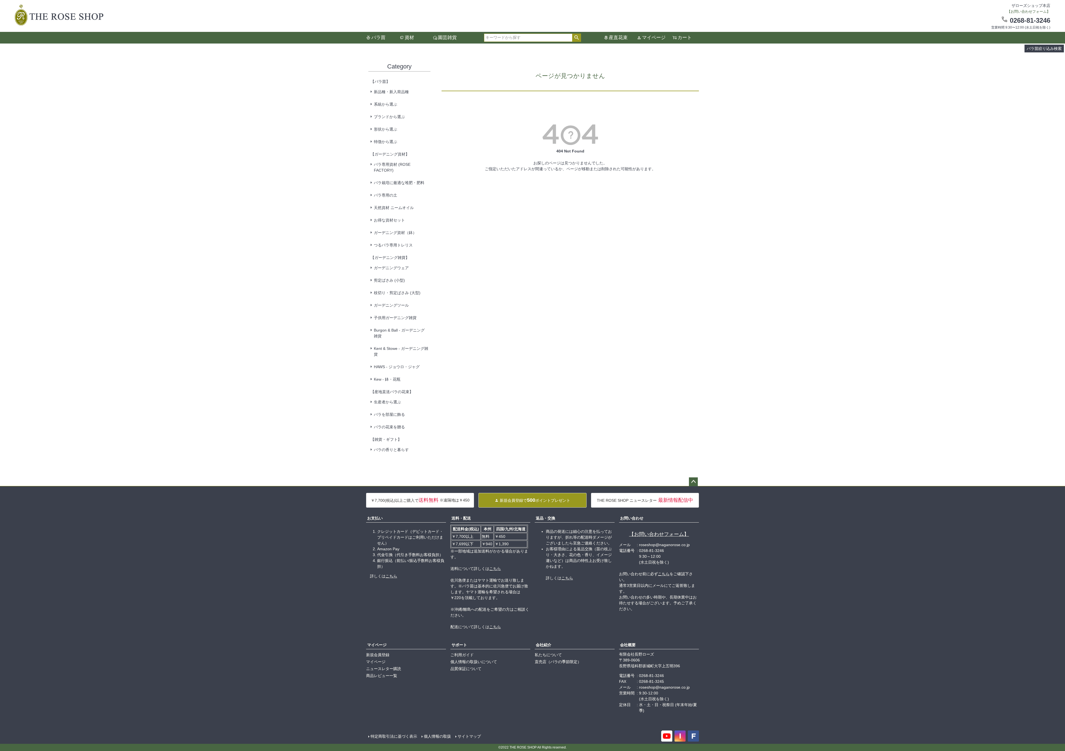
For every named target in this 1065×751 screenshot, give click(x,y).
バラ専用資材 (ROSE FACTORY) (392, 167)
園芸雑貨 (447, 37)
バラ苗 (378, 37)
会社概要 (628, 645)
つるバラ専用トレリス (393, 245)
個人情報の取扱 (437, 736)
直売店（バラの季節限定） (558, 662)
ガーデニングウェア (391, 268)
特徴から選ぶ (385, 141)
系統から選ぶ (385, 104)
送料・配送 (461, 518)
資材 (409, 37)
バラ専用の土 (385, 195)
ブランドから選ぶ (389, 116)
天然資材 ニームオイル (394, 207)
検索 (576, 38)
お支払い (375, 518)
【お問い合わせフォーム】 (659, 534)
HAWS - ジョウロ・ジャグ (397, 367)
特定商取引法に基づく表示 (394, 736)
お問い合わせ (631, 518)
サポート (459, 645)
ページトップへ (693, 481)
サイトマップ (469, 736)
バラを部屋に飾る (389, 414)
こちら (391, 576)
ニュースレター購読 (383, 668)
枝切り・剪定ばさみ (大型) (397, 293)
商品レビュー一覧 (381, 675)
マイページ (654, 37)
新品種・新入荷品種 (391, 92)
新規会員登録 (377, 655)
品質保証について (465, 668)
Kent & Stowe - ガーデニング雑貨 (401, 351)
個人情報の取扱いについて (473, 662)
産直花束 (618, 37)
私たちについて (548, 655)
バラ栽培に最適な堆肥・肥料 (399, 182)
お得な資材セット (389, 220)
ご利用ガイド (462, 655)
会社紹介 (543, 645)
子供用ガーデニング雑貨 (395, 317)
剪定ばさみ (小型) (389, 280)
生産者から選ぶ (387, 402)
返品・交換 (545, 518)
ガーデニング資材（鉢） (395, 232)
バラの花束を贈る (389, 427)
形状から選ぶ (385, 129)
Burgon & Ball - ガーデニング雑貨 (399, 333)
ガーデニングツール (391, 305)
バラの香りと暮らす (391, 449)
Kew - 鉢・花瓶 (387, 379)
